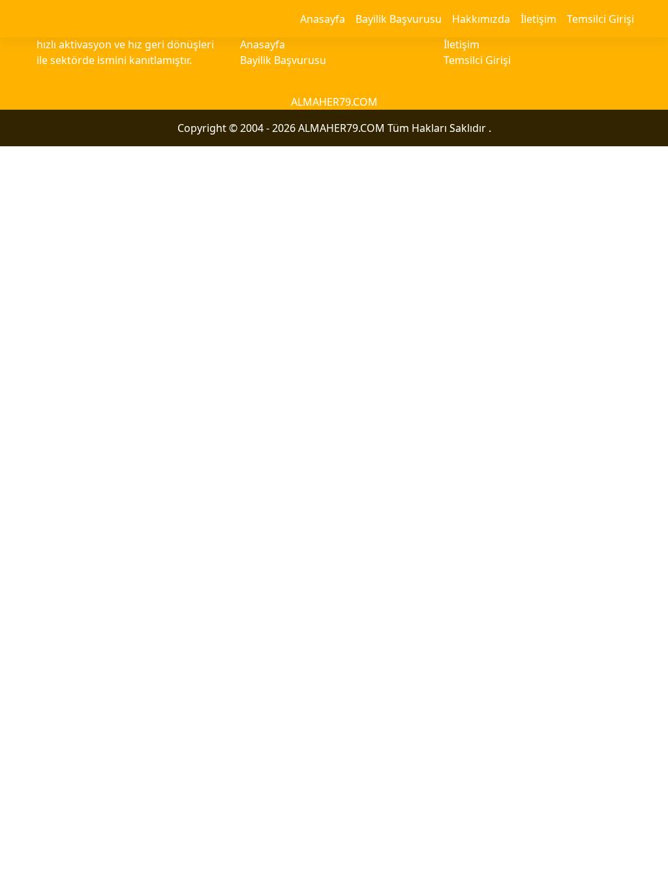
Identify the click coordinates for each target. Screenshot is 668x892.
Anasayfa (322, 19)
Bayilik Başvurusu (399, 19)
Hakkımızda (481, 19)
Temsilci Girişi (600, 19)
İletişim (538, 19)
